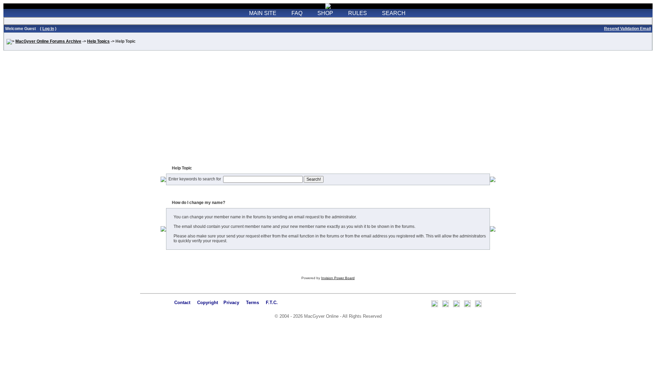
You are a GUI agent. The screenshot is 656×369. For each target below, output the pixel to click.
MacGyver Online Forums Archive (48, 41)
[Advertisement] (328, 110)
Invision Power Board (338, 278)
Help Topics (98, 41)
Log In (48, 28)
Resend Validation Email (627, 28)
